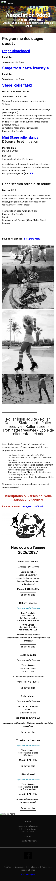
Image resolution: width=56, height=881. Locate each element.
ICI (31, 173)
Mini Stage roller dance (20, 138)
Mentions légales (28, 874)
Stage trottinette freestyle (25, 68)
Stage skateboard (16, 51)
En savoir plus (28, 594)
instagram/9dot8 (32, 239)
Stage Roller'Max (17, 85)
